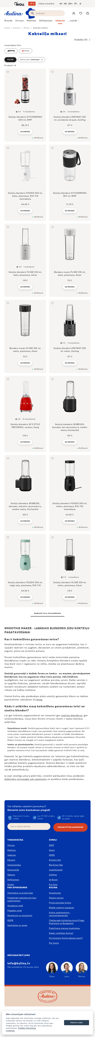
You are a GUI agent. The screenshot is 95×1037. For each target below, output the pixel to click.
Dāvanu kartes (56, 898)
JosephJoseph (56, 870)
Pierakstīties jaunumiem (70, 827)
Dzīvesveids (13, 870)
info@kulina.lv (18, 963)
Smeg (39, 700)
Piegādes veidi (14, 911)
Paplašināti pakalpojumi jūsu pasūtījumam (21, 899)
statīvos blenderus (71, 715)
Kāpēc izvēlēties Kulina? (61, 933)
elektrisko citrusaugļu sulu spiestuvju (25, 779)
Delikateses (13, 880)
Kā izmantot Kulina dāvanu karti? (66, 938)
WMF (51, 845)
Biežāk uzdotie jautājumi (61, 908)
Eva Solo (53, 885)
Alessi (52, 850)
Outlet (10, 885)
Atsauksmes (55, 893)
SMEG (52, 855)
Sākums (11, 875)
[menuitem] (8, 21)
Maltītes (11, 850)
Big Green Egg (56, 865)
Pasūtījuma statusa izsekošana (64, 928)
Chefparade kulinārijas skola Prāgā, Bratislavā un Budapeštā (66, 922)
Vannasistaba (14, 865)
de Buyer (53, 880)
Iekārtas (11, 855)
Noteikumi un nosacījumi (19, 916)
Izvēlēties (10, 1031)
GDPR (10, 920)
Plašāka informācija (27, 1028)
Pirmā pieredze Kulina (60, 903)
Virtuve (11, 845)
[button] (47, 59)
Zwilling (53, 875)
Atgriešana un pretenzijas (20, 893)
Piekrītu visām (76, 1022)
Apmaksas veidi (15, 906)
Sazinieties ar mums (17, 925)
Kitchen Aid (55, 860)
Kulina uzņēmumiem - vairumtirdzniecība (60, 914)
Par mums (54, 943)
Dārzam (11, 860)
